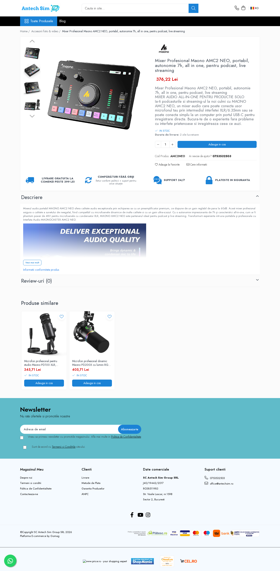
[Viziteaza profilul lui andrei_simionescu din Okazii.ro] (167, 561)
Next (32, 116)
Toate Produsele (41, 21)
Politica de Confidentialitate (126, 437)
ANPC (85, 494)
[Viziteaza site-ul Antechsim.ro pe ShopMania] (142, 561)
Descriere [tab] (31, 197)
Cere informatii (198, 164)
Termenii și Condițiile (63, 447)
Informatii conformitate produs (41, 270)
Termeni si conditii (30, 483)
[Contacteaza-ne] (237, 8)
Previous (32, 42)
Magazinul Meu (31, 469)
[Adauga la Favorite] (61, 316)
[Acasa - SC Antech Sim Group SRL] (40, 8)
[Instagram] (148, 515)
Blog (62, 21)
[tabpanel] (94, 91)
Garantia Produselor (93, 488)
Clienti (87, 469)
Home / (25, 31)
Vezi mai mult (32, 262)
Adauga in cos (217, 144)
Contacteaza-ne (29, 494)
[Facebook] (132, 515)
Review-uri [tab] (36, 281)
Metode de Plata (91, 483)
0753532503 (217, 478)
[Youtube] (140, 515)
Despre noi (26, 478)
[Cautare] (193, 8)
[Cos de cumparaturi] (243, 8)
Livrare (85, 478)
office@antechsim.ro (221, 484)
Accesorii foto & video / (46, 31)
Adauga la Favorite (169, 164)
